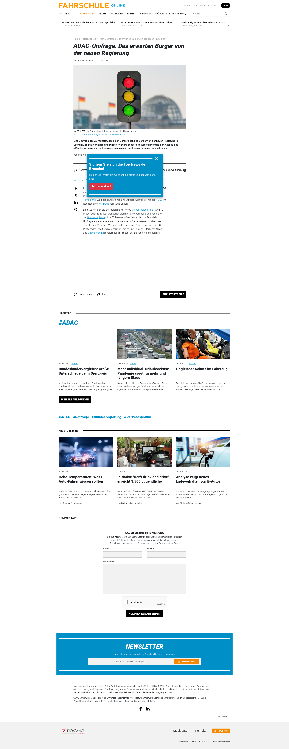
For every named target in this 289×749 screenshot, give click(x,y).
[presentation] (228, 25)
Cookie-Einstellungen (221, 741)
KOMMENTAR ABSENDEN (144, 613)
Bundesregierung (96, 217)
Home (76, 38)
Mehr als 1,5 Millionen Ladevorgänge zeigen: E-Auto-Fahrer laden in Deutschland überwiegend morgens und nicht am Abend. (201, 494)
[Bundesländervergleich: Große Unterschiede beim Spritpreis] (86, 344)
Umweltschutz (96, 232)
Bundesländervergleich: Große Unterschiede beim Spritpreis (84, 371)
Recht (102, 13)
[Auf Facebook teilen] (76, 188)
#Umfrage (81, 417)
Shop (202, 5)
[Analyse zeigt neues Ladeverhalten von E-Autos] (203, 452)
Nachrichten (86, 13)
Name (149, 548)
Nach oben (222, 716)
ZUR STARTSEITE (173, 294)
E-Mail (106, 548)
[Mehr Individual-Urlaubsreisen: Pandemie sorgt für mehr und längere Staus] (144, 344)
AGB (194, 741)
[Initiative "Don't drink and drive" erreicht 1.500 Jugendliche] (144, 452)
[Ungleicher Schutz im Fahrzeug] (203, 344)
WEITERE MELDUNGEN (75, 399)
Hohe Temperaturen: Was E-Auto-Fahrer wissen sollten (82, 479)
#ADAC (68, 322)
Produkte (116, 13)
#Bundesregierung (106, 417)
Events (131, 13)
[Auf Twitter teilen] (76, 195)
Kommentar (108, 561)
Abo (226, 5)
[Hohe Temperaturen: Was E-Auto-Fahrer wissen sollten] (86, 452)
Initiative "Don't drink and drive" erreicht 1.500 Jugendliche (143, 479)
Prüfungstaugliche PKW (170, 13)
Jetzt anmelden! (101, 186)
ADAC (159, 199)
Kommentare (86, 169)
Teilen (105, 294)
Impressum (183, 741)
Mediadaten (181, 730)
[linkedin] (148, 708)
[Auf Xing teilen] (76, 209)
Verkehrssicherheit (142, 209)
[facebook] (140, 709)
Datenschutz (204, 741)
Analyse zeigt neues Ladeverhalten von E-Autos (198, 479)
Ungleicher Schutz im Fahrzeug (202, 369)
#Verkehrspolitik (137, 417)
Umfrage (104, 203)
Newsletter (190, 5)
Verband (145, 13)
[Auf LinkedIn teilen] (76, 202)
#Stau (133, 363)
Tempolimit (89, 199)
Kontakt (213, 5)
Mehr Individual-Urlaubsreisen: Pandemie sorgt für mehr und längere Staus (143, 373)
